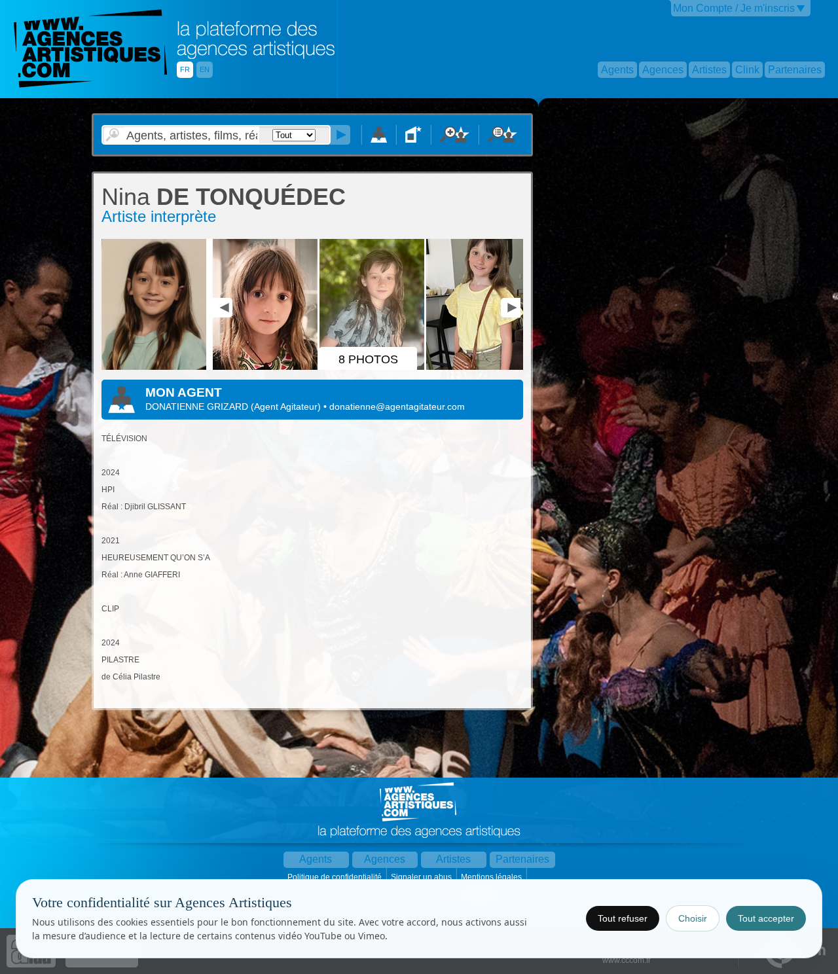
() (287, 406)
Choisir (692, 918)
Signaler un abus (422, 877)
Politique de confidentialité (335, 877)
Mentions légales (492, 877)
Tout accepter (766, 918)
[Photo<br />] (155, 367)
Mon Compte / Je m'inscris (734, 8)
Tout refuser (622, 918)
